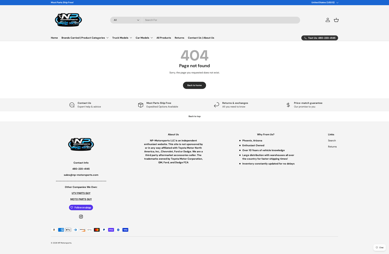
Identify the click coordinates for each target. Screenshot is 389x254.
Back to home (194, 85)
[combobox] (205, 20)
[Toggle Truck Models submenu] (131, 38)
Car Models (142, 37)
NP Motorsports (64, 243)
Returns (179, 37)
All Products (164, 37)
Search (332, 140)
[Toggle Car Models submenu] (151, 38)
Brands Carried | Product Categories (83, 37)
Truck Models (120, 37)
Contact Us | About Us (201, 37)
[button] (336, 20)
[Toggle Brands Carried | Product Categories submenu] (107, 38)
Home (54, 37)
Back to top (195, 116)
